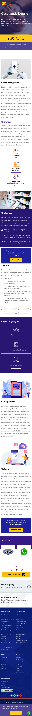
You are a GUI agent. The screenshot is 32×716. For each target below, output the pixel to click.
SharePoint (4, 638)
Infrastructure (19, 666)
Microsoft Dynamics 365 (7, 647)
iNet (2, 666)
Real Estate (19, 630)
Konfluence (4, 657)
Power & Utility (19, 645)
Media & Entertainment (21, 634)
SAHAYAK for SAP (5, 642)
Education (18, 638)
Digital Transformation (6, 625)
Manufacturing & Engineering (23, 632)
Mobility (3, 623)
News (17, 664)
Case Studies (4, 681)
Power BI (3, 640)
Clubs (17, 668)
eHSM (2, 662)
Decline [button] (6, 713)
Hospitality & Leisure (21, 621)
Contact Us (16, 260)
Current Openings (20, 672)
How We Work (19, 662)
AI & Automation (5, 621)
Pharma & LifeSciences (21, 640)
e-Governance (19, 627)
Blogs (2, 683)
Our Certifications (20, 659)
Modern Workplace (5, 645)
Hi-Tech (18, 614)
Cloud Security (4, 649)
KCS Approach (18, 48)
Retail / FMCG (19, 617)
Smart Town (4, 664)
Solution (24, 44)
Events (17, 670)
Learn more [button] (13, 708)
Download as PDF (13, 575)
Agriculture (18, 636)
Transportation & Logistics (22, 642)
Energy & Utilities (20, 619)
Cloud (2, 617)
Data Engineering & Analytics (8, 619)
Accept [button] (16, 713)
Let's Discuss (16, 529)
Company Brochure (5, 687)
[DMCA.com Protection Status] (7, 690)
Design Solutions (5, 627)
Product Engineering (6, 630)
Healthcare (18, 625)
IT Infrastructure (5, 632)
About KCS (18, 657)
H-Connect (3, 668)
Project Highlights (9, 48)
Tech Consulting (5, 614)
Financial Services (20, 623)
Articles (3, 685)
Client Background (10, 44)
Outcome (25, 48)
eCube (2, 659)
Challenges (18, 44)
